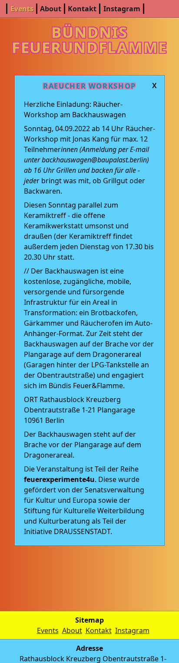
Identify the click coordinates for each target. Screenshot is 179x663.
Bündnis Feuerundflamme (89, 39)
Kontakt (82, 8)
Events (21, 8)
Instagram (121, 8)
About (50, 8)
